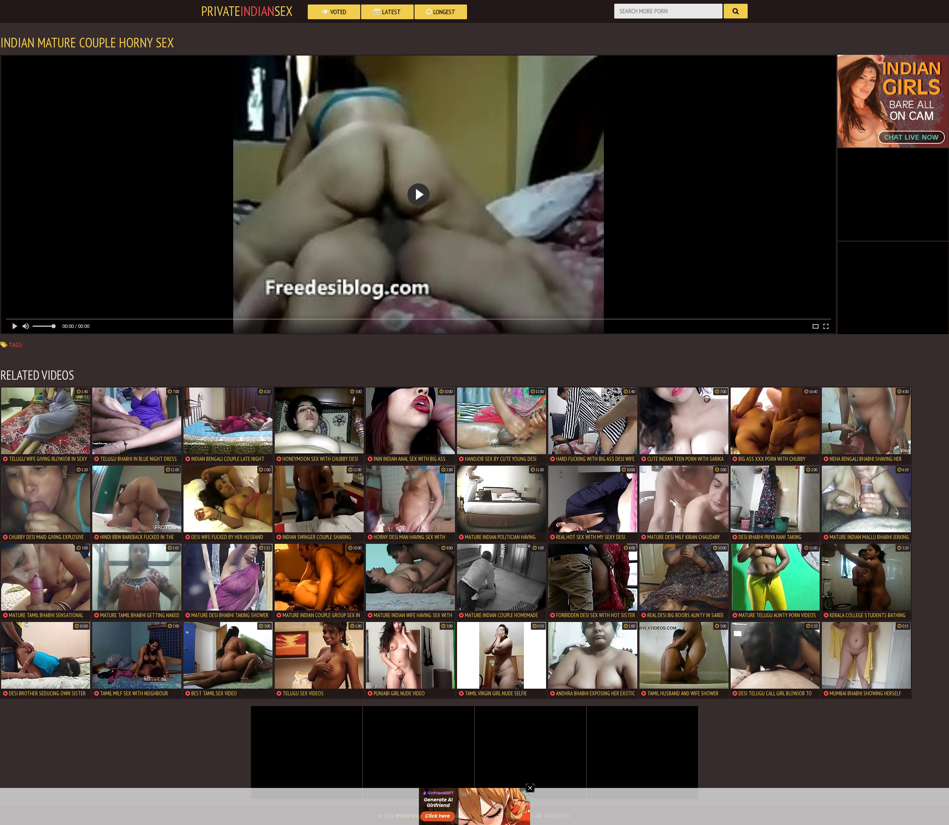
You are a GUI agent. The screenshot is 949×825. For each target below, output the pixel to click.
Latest (391, 11)
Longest (443, 11)
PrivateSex (246, 11)
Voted (337, 11)
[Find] (736, 11)
